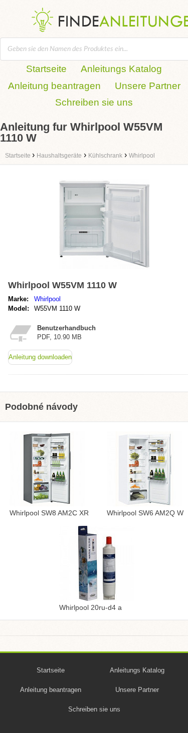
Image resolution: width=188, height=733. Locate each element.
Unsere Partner (147, 86)
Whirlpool (47, 299)
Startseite (46, 69)
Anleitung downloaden (40, 357)
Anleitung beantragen (54, 86)
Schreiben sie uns (94, 102)
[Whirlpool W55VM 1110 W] (104, 271)
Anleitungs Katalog (121, 69)
